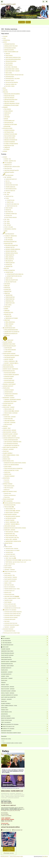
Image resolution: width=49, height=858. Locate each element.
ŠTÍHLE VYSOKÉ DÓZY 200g (11, 535)
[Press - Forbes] (12, 773)
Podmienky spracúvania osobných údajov (11, 632)
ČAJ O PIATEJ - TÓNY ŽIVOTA (11, 67)
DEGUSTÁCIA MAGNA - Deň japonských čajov (14, 74)
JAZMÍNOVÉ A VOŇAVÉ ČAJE (11, 213)
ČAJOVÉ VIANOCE (9, 55)
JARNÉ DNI (7, 53)
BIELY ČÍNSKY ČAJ (9, 211)
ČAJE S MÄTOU (8, 304)
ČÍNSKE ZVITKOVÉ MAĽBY (8, 499)
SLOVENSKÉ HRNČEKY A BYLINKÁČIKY (12, 615)
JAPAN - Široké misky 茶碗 (10, 558)
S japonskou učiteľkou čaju (10, 84)
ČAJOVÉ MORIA (6, 457)
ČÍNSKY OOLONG (8, 207)
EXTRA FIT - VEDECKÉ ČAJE (11, 235)
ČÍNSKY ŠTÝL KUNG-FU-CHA (10, 571)
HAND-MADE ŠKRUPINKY (9, 420)
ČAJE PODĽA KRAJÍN (9, 175)
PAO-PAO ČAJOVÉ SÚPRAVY (9, 372)
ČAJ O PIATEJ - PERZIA (9, 86)
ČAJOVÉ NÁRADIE (7, 602)
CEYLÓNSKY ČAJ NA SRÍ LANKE (10, 134)
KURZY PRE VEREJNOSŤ (9, 97)
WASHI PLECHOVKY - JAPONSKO (9, 432)
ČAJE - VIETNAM (7, 225)
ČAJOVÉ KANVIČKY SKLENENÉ (10, 579)
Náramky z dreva (7, 493)
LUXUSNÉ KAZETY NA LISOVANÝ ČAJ (11, 331)
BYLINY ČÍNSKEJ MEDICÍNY (11, 217)
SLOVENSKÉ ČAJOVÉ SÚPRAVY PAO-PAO (12, 613)
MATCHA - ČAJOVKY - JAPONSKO (9, 436)
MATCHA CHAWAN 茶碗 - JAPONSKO (11, 411)
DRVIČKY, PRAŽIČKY (9, 395)
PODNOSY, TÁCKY (6, 459)
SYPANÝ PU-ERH (10, 202)
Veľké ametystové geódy (9, 485)
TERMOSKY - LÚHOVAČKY (8, 449)
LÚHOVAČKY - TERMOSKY (9, 569)
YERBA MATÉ (7, 310)
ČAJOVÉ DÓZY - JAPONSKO (9, 529)
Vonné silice (6, 480)
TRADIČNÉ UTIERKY (8, 600)
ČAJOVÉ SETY (7, 335)
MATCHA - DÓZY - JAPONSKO (11, 539)
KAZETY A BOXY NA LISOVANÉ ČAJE (10, 447)
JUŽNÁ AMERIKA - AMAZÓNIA (10, 229)
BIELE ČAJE (6, 268)
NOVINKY (5, 157)
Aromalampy (6, 481)
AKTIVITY (5, 42)
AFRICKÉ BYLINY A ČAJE (9, 145)
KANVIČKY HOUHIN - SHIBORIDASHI (10, 368)
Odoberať (4, 745)
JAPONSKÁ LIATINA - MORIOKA (11, 548)
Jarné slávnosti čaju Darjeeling (11, 82)
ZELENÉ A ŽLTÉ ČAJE (8, 243)
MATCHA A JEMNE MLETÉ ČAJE (11, 184)
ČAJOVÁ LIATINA (6, 388)
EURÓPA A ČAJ (7, 147)
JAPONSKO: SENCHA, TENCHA (11, 253)
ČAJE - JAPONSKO (7, 177)
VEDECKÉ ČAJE (8, 183)
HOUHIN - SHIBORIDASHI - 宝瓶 (10, 361)
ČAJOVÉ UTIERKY (7, 466)
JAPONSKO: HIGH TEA (9, 247)
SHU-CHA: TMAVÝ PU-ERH (10, 281)
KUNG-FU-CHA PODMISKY (9, 586)
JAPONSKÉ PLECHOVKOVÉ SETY (10, 333)
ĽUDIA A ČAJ (6, 114)
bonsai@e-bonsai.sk (5, 805)
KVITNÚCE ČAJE (8, 215)
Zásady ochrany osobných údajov (16, 856)
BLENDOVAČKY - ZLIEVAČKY (8, 397)
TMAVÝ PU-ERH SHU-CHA (12, 206)
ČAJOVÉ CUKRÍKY (7, 351)
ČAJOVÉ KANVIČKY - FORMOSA (10, 577)
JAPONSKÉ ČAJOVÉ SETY (8, 386)
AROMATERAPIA (6, 478)
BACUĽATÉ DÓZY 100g (10, 533)
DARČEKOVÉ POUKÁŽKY (9, 172)
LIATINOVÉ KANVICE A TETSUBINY (12, 550)
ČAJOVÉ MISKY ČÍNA (8, 418)
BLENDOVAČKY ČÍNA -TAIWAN (10, 401)
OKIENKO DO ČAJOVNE (9, 49)
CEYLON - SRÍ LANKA (8, 227)
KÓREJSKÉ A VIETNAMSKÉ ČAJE (10, 139)
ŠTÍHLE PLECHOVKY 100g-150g (12, 537)
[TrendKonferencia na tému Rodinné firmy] (12, 788)
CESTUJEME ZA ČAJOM (7, 128)
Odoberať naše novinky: (6, 738)
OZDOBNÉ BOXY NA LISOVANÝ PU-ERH (12, 608)
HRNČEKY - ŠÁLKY (7, 428)
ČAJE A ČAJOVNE (7, 109)
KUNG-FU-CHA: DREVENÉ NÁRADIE (11, 464)
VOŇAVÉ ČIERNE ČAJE (9, 299)
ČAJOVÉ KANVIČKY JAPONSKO (9, 353)
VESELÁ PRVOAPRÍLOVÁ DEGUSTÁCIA (13, 59)
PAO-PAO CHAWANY (8, 378)
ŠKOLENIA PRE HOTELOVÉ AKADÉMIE (12, 93)
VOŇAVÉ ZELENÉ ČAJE (10, 262)
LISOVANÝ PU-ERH (10, 200)
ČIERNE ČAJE (7, 285)
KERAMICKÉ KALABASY (9, 376)
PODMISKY (5, 426)
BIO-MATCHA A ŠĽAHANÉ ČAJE (10, 241)
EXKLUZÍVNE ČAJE (8, 168)
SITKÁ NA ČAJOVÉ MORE (9, 594)
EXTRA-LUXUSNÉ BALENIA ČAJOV (11, 329)
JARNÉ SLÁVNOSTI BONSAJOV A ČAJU (13, 57)
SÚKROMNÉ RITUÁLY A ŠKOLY (9, 344)
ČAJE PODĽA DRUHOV (9, 234)
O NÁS (4, 38)
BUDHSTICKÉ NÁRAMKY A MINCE (10, 491)
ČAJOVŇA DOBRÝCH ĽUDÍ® (8, 4)
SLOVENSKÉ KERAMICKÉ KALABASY (11, 625)
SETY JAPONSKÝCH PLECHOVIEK (11, 443)
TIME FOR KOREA (9, 63)
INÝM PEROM (7, 116)
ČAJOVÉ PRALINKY (8, 347)
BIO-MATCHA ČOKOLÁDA (10, 349)
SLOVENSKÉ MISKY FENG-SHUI (10, 623)
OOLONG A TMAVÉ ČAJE (10, 190)
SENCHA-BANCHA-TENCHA (10, 188)
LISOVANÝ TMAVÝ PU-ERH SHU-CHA (14, 276)
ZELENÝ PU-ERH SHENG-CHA (13, 204)
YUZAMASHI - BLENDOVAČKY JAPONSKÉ (12, 399)
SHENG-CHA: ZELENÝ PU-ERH (11, 279)
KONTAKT (5, 151)
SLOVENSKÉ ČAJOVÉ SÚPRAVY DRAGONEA (13, 611)
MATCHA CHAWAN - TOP (9, 409)
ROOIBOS (6, 308)
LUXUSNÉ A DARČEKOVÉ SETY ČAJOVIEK (11, 437)
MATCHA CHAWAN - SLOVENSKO (10, 413)
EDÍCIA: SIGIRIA (8, 325)
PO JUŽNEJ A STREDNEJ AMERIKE (11, 143)
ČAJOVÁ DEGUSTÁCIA (9, 76)
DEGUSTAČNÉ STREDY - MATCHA (12, 69)
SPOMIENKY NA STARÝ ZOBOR (10, 124)
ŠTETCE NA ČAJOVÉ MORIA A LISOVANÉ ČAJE (13, 468)
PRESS (4, 88)
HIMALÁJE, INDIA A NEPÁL (9, 137)
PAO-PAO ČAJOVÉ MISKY (9, 380)
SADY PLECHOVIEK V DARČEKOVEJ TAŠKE (12, 441)
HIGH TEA (7, 181)
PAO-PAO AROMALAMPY (9, 382)
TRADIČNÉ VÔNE (8, 295)
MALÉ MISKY (7, 621)
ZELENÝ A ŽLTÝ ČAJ (9, 196)
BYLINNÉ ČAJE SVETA (8, 312)
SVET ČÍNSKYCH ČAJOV (9, 132)
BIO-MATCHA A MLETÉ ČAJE (9, 504)
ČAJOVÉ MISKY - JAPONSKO (9, 416)
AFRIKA (5, 230)
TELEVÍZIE (5, 90)
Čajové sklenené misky (10, 563)
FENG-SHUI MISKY (8, 424)
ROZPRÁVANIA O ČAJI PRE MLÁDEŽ (11, 105)
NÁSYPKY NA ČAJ (7, 474)
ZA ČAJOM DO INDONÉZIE (9, 141)
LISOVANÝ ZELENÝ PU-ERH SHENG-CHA (15, 274)
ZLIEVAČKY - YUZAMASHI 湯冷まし (11, 363)
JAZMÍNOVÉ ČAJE (8, 266)
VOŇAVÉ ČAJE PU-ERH (10, 302)
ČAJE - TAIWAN (7, 192)
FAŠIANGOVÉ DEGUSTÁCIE (10, 61)
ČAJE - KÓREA (7, 223)
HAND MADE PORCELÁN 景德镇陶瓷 (11, 596)
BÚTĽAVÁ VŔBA (7, 126)
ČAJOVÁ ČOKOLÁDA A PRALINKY (9, 345)
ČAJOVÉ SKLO (6, 451)
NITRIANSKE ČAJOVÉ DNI (9, 44)
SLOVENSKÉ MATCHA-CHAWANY (11, 617)
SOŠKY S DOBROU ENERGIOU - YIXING (11, 455)
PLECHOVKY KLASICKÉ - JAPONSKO (10, 434)
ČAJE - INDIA (6, 219)
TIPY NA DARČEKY (8, 162)
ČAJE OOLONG (7, 283)
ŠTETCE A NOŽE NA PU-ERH (10, 604)
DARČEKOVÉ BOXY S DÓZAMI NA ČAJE (12, 166)
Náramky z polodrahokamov (10, 495)
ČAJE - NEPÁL (7, 221)
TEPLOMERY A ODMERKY (9, 476)
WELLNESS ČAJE (7, 314)
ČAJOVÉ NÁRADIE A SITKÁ (8, 460)
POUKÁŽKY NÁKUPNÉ (7, 342)
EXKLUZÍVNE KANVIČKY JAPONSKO (11, 355)
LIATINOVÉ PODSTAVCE (10, 554)
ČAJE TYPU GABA (8, 237)
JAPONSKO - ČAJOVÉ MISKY (9, 556)
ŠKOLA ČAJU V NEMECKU (9, 101)
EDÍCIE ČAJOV (7, 320)
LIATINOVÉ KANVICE (8, 391)
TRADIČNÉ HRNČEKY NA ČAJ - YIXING (12, 588)
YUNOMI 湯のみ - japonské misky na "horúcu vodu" (15, 562)
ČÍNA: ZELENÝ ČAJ (9, 260)
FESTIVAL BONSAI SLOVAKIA (10, 47)
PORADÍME (5, 107)
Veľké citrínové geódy (8, 487)
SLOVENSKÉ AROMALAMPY (9, 619)
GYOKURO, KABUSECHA (10, 186)
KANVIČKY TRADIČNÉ (8, 359)
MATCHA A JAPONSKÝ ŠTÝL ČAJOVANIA (12, 503)
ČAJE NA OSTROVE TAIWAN (9, 136)
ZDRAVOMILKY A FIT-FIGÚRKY (11, 318)
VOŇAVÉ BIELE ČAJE (9, 301)
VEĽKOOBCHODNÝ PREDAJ (9, 631)
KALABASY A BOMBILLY (7, 453)
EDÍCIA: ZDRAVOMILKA (10, 322)
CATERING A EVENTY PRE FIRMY (11, 46)
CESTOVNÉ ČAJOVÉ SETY (8, 403)
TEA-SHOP (5, 36)
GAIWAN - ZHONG (7, 583)
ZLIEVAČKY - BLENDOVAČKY (10, 581)
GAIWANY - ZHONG (7, 405)
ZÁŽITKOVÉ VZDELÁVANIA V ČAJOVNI (11, 103)
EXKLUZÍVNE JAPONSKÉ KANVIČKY (11, 170)
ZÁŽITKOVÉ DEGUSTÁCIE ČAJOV (10, 99)
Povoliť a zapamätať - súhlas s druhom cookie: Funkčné (9, 849)
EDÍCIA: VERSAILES (9, 324)
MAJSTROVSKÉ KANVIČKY (9, 357)
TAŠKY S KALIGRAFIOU (7, 501)
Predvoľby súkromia (5, 856)
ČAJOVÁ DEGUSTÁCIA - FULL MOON (12, 78)
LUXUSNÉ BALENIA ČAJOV (9, 327)
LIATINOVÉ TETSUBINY (9, 390)
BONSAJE (6, 118)
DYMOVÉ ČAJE (7, 287)
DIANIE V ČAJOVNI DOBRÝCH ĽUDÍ (11, 51)
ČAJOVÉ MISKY (6, 414)
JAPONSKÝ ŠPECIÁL (8, 543)
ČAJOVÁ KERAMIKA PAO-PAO (9, 370)
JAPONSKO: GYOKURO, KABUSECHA (12, 249)
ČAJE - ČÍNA (6, 194)
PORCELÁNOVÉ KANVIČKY (8, 367)
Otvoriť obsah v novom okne (9, 853)
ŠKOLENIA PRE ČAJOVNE (9, 95)
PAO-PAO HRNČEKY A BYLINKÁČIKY (11, 374)
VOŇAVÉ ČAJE (7, 293)
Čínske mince (7, 497)
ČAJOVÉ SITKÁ (7, 472)
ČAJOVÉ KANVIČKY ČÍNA (8, 365)
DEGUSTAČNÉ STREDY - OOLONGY (12, 70)
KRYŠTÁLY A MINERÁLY (7, 483)
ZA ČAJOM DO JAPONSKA (9, 130)
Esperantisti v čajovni (9, 80)
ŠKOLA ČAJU (5, 91)
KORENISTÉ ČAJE (7, 291)
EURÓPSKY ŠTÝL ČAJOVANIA (10, 609)
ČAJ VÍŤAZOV (6, 149)
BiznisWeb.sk (45, 856)
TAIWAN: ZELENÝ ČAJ (9, 255)
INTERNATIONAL (6, 40)
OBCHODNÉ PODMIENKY (8, 629)
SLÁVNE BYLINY (7, 113)
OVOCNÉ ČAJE (7, 306)
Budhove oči (6, 489)
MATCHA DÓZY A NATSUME (9, 526)
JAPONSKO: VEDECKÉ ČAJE (10, 251)
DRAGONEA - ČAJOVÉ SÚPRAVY (9, 384)
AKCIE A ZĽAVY (10, 340)
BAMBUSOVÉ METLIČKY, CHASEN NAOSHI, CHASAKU (15, 462)
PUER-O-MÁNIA (8, 72)
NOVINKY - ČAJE (7, 158)
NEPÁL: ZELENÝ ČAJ (9, 257)
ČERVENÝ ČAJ (8, 209)
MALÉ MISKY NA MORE (9, 585)
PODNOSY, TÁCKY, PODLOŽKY (10, 606)
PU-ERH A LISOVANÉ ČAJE (9, 270)
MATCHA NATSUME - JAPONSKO (9, 430)
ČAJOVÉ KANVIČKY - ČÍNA (9, 575)
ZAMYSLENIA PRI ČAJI (8, 122)
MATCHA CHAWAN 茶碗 (9, 506)
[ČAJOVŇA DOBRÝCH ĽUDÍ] (24, 18)
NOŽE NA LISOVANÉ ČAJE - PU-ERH (11, 470)
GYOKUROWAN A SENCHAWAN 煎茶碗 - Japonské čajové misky (18, 560)
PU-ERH (7, 198)
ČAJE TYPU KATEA (9, 239)
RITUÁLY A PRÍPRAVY (8, 111)
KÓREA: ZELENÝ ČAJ (9, 258)
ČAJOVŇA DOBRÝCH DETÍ (9, 120)
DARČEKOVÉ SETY (8, 164)
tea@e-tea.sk (13, 805)
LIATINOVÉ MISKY (9, 552)
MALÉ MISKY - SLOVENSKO (9, 422)
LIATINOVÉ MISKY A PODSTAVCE (11, 393)
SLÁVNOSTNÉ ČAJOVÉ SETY (11, 179)
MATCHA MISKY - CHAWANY (8, 407)
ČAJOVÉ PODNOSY (8, 567)
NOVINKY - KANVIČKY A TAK (10, 160)
